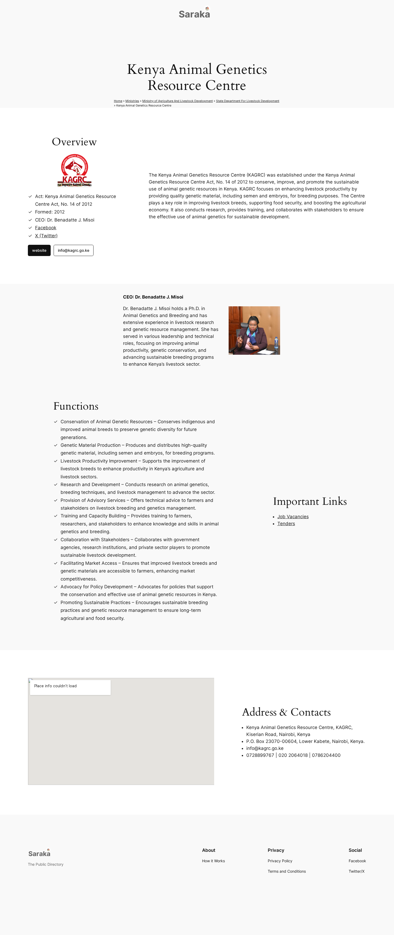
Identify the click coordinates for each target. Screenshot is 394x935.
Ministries (132, 101)
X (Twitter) (46, 235)
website (39, 250)
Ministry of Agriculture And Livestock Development (177, 101)
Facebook (45, 227)
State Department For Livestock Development (247, 101)
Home (118, 101)
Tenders (286, 523)
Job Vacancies (293, 516)
